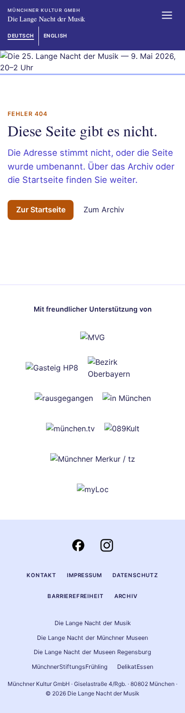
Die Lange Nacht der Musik (93, 623)
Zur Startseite (40, 209)
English (55, 36)
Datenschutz (135, 575)
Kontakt (41, 575)
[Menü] (167, 15)
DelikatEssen (135, 666)
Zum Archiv (103, 209)
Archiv (126, 596)
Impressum (84, 575)
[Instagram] (106, 545)
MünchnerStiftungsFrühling (70, 666)
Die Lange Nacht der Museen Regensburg (92, 652)
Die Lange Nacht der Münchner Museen (92, 637)
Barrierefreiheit (75, 596)
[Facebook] (78, 545)
